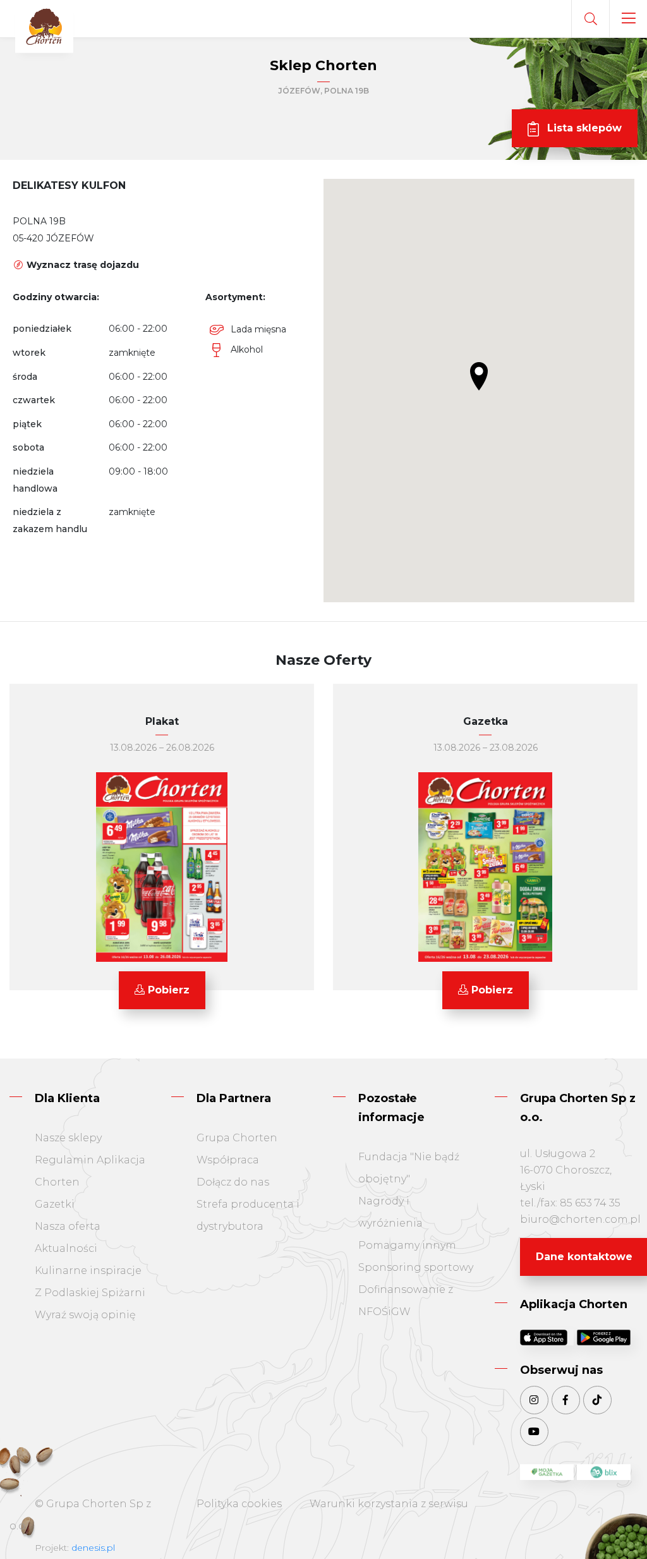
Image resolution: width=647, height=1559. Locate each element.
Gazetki (55, 1204)
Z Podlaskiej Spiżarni (90, 1293)
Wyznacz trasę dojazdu (81, 264)
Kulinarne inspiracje (88, 1271)
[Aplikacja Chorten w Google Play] (604, 1337)
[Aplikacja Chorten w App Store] (547, 1337)
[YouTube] (534, 1431)
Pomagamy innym (407, 1245)
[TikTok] (597, 1400)
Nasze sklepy (68, 1138)
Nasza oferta (67, 1226)
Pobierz (167, 990)
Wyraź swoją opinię (85, 1315)
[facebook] (566, 1400)
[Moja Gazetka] (547, 1472)
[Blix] (604, 1472)
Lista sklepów (583, 128)
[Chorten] (44, 27)
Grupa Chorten (237, 1138)
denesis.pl (93, 1547)
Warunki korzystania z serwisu (389, 1504)
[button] (479, 376)
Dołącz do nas (233, 1182)
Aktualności (66, 1248)
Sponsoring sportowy (415, 1267)
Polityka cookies (239, 1504)
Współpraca (228, 1160)
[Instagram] (534, 1400)
